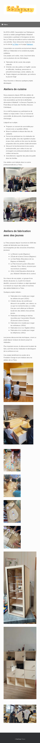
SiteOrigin (18, 739)
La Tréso (15, 44)
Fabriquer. (30, 44)
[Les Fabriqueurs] (20, 9)
